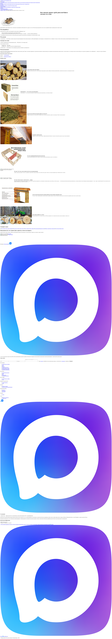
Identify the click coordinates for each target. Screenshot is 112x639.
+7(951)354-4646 (2, 9)
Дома (3, 373)
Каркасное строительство (4, 7)
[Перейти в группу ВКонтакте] (2, 401)
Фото (17, 2)
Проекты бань (12, 2)
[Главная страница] (0, 1)
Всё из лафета (2, 5)
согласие (41, 361)
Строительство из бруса (5, 372)
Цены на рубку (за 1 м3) (5, 368)
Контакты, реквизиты (5, 397)
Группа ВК (2, 8)
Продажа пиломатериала (5, 369)
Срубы (15, 2)
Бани (3, 365)
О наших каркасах (5, 382)
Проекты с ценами (7, 5)
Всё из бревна (2, 2)
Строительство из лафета (6, 378)
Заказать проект (33, 2)
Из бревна (2, 1)
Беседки (25, 2)
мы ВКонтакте (5, 636)
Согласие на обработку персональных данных (33, 524)
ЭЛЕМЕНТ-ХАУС (5, 0)
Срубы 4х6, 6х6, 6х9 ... (5, 367)
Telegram (52, 524)
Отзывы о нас (4, 398)
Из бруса (1, 3)
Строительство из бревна (6, 364)
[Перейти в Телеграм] (0, 401)
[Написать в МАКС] (56, 355)
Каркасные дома (2, 6)
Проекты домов (7, 2)
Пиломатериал (38, 2)
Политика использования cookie (45, 524)
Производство (28, 2)
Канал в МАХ (11, 234)
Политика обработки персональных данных (19, 524)
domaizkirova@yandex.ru (9, 9)
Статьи (3, 394)
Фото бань (3, 391)
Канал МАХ (5, 8)
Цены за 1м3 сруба (20, 2)
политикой (63, 361)
